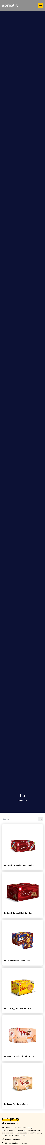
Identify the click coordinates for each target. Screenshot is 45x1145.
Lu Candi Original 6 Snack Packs (18, 865)
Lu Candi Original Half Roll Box (18, 913)
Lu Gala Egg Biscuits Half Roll (17, 1008)
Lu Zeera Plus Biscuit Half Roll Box (20, 1056)
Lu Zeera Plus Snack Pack (16, 1104)
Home (20, 801)
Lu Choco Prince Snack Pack (17, 961)
